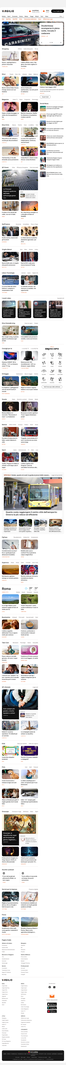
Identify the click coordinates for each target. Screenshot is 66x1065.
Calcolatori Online (25, 1044)
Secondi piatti (29, 617)
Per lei (36, 49)
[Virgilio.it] (8, 11)
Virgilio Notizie (24, 985)
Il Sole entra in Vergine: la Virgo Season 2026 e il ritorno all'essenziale (9, 860)
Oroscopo (5, 811)
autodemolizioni (5, 958)
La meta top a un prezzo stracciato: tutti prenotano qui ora (55, 152)
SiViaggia (5, 374)
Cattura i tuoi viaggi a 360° (48, 87)
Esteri (31, 424)
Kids (3, 743)
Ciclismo (4, 469)
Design (36, 323)
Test (37, 125)
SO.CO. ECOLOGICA (6, 934)
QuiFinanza (6, 224)
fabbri (3, 951)
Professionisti (25, 966)
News (20, 99)
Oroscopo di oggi (16, 811)
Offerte (20, 49)
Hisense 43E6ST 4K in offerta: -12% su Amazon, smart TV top (10, 364)
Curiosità (28, 562)
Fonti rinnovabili (34, 167)
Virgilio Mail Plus (5, 988)
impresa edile (5, 947)
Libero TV (23, 1011)
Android (23, 273)
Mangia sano (24, 660)
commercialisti (24, 970)
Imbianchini (26, 537)
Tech (42, 16)
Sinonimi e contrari (22, 399)
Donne (21, 16)
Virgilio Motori (7, 249)
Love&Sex (31, 125)
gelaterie (23, 945)
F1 (28, 450)
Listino (36, 249)
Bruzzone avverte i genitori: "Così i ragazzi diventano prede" (29, 415)
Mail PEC (15, 19)
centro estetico (24, 958)
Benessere (15, 642)
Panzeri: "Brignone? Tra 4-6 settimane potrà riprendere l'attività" (24, 314)
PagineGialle (5, 1035)
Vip (2, 93)
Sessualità (35, 642)
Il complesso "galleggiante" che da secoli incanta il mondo (10, 389)
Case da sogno (28, 323)
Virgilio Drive (5, 992)
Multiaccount (5, 998)
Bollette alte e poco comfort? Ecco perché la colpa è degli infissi (28, 552)
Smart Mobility (5, 1030)
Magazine (5, 99)
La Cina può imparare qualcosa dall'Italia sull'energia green (9, 192)
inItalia (22, 1002)
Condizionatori (5, 556)
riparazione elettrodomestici (8, 949)
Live (37, 450)
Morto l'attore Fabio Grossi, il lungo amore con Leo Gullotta (10, 89)
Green (4, 197)
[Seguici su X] (54, 987)
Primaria (31, 399)
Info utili (23, 243)
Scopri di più (45, 97)
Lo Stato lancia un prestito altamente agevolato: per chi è (29, 239)
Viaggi (31, 16)
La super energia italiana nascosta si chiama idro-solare (30, 195)
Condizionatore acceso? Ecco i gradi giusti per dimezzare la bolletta (9, 552)
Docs (39, 19)
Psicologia (23, 642)
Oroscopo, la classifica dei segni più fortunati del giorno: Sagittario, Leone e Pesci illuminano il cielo (9, 836)
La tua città (23, 1038)
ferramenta (4, 945)
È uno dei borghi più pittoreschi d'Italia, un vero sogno (9, 878)
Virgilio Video (24, 992)
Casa (3, 342)
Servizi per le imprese (9, 889)
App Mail (4, 1002)
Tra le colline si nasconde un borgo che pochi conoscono (29, 878)
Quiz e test (35, 562)
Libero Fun (23, 1026)
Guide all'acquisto (28, 49)
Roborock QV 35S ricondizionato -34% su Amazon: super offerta (28, 364)
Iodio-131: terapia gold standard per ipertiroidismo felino (29, 802)
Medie (36, 399)
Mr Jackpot (23, 1024)
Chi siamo (17, 1057)
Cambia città (5, 592)
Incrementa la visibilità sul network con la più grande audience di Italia (29, 905)
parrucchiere (24, 956)
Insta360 (42, 93)
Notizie (4, 16)
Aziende (36, 592)
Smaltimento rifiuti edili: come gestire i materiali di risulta (10, 930)
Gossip (22, 1013)
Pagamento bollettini (25, 1022)
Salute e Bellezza (25, 954)
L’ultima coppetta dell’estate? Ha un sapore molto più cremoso (9, 633)
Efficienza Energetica (22, 167)
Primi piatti (21, 617)
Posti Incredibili (6, 393)
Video (46, 16)
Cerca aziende (24, 1031)
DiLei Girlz (5, 125)
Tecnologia (5, 66)
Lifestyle (24, 74)
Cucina (22, 636)
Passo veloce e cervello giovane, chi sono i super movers (9, 658)
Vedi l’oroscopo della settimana (52, 386)
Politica (26, 424)
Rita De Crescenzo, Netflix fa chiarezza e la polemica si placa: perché (29, 115)
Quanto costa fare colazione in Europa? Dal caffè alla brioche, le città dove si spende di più (55, 531)
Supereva (5, 562)
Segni (36, 811)
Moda (30, 74)
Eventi (23, 592)
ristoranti (23, 949)
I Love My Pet (34, 348)
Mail (3, 19)
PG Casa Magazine (6, 1041)
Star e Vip (17, 74)
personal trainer (24, 972)
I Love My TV (25, 348)
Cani (26, 767)
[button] (61, 42)
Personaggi (35, 99)
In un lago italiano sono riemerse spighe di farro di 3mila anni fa (10, 607)
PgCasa (4, 537)
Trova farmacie (24, 1035)
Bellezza (23, 68)
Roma (6, 589)
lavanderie (4, 968)
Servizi (4, 966)
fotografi (23, 974)
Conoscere (4, 662)
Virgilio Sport (24, 988)
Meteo (26, 16)
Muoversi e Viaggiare (8, 954)
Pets (3, 767)
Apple (29, 273)
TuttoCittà (4, 1045)
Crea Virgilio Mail (57, 11)
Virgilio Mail (4, 985)
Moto (25, 249)
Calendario (4, 1000)
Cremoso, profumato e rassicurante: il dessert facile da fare (28, 633)
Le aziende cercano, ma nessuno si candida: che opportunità (28, 288)
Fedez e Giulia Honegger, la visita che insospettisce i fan (10, 115)
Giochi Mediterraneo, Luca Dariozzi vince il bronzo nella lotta (54, 174)
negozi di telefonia (6, 972)
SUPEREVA (33, 1055)
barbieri (22, 961)
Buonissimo (6, 617)
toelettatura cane (6, 970)
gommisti (4, 961)
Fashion (20, 125)
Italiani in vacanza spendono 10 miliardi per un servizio (9, 734)
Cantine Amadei (24, 934)
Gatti (30, 767)
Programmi (27, 99)
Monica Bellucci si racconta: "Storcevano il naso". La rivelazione (9, 415)
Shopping (4, 1018)
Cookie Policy (34, 1057)
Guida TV (15, 99)
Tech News (4, 292)
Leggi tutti (35, 687)
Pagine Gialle (6, 940)
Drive (20, 19)
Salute (29, 642)
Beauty (14, 125)
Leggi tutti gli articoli (56, 475)
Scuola (4, 399)
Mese (31, 811)
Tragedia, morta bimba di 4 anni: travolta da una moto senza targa (29, 440)
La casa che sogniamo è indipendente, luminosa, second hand (28, 140)
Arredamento (34, 537)
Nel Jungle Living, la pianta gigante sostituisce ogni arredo (10, 338)
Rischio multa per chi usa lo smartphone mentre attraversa (29, 578)
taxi (3, 956)
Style (25, 125)
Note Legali (23, 1057)
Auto (21, 249)
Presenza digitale (33, 889)
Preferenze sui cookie (42, 1057)
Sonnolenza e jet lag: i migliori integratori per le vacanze (28, 677)
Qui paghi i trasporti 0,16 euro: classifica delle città (39, 529)
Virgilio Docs (5, 994)
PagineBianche (5, 1043)
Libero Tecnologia (8, 273)
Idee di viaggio (28, 374)
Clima (13, 167)
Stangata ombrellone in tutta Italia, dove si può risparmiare (10, 529)
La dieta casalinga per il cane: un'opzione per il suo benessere (29, 782)
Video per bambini (22, 743)
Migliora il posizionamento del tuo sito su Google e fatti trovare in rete (10, 905)
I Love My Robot (25, 368)
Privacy (28, 1057)
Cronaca (20, 424)
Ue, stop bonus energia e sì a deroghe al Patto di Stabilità (29, 214)
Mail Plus (8, 19)
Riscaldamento (17, 537)
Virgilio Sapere (5, 1020)
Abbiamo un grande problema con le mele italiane (31, 715)
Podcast (36, 767)
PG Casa (4, 1039)
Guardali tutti (60, 298)
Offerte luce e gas (48, 19)
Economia (14, 16)
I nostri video (6, 298)
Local (3, 611)
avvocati (23, 968)
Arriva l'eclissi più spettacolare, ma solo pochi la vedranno (29, 89)
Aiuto (3, 1004)
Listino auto (4, 1028)
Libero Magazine (24, 1008)
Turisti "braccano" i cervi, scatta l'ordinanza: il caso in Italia (29, 607)
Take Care (5, 643)
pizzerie (23, 951)
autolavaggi (4, 963)
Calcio (14, 450)
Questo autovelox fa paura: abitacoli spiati (50, 28)
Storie (36, 424)
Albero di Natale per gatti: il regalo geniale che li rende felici (10, 802)
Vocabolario (23, 1040)
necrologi (4, 974)
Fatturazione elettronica (30, 19)
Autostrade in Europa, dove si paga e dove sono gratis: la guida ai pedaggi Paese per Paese (25, 531)
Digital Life (35, 273)
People (11, 74)
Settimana (25, 811)
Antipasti (14, 617)
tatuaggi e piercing (25, 963)
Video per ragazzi (33, 743)
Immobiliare (26, 224)
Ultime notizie (12, 424)
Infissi (22, 556)
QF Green (5, 167)
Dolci (36, 617)
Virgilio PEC (4, 990)
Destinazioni (19, 374)
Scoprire (4, 681)
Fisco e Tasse (34, 224)
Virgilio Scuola (5, 1022)
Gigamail (4, 996)
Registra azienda (5, 1037)
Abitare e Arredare (7, 943)
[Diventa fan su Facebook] (49, 987)
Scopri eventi (24, 1033)
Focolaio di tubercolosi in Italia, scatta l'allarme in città (9, 440)
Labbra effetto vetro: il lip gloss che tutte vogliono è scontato (29, 64)
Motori (37, 16)
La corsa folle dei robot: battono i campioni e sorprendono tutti (9, 288)
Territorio (23, 611)
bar (21, 947)
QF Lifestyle (6, 687)
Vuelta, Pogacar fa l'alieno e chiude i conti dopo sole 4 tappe (10, 465)
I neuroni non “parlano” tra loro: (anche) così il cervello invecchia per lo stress (10, 677)
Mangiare (23, 943)
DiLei (3, 74)
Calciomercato (22, 450)
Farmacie (29, 592)
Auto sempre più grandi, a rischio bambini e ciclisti (9, 711)
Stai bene (23, 681)
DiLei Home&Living (8, 323)
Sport (8, 16)
